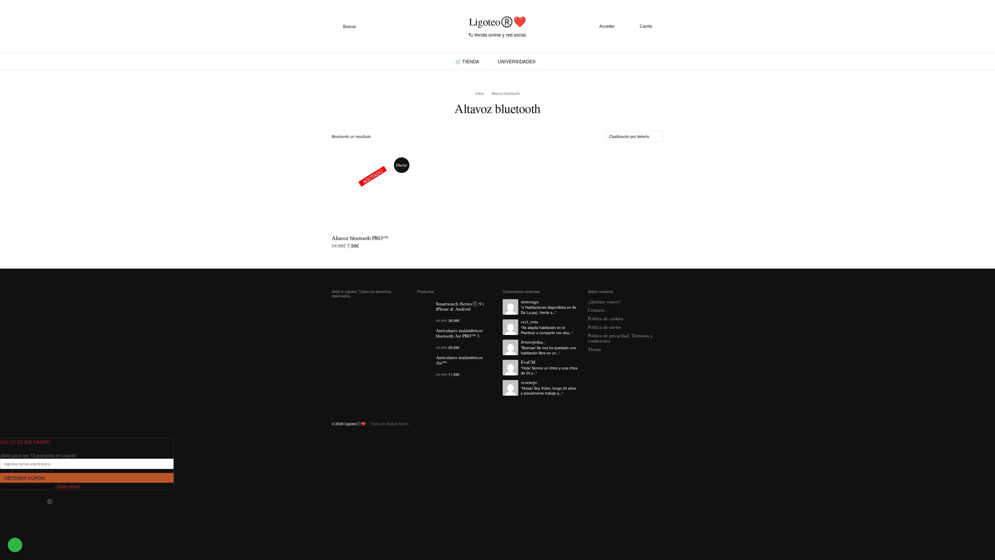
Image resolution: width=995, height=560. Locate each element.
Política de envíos (604, 327)
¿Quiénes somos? (604, 301)
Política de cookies (605, 318)
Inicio (479, 93)
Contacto (596, 310)
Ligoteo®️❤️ (497, 21)
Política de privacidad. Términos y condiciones (620, 338)
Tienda (594, 349)
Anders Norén (397, 423)
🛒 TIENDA (467, 61)
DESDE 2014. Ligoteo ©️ (26, 501)
